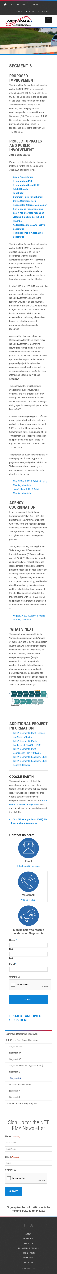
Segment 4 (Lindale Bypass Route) (26, 1065)
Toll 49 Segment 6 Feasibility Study (30, 757)
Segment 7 (14, 1091)
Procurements (28, 1239)
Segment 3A (15, 1053)
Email (12, 964)
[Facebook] (24, 1225)
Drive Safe (35, 4)
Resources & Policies (28, 1248)
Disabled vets (16, 12)
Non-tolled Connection (20, 1084)
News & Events (28, 1253)
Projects (28, 1244)
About (28, 1234)
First (11, 949)
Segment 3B (15, 1059)
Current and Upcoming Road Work (22, 1034)
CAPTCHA (14, 977)
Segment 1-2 (15, 1046)
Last (11, 958)
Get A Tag (29, 12)
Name (13, 940)
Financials (28, 1258)
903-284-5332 (28, 900)
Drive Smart (22, 4)
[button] (48, 20)
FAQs (12, 4)
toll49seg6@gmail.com (28, 866)
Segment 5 (14, 1072)
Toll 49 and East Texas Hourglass (22, 1040)
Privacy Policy (28, 1269)
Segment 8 (14, 1097)
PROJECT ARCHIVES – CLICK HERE (26, 1018)
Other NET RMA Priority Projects (21, 1103)
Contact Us (42, 12)
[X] (32, 1225)
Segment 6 (15, 1078)
